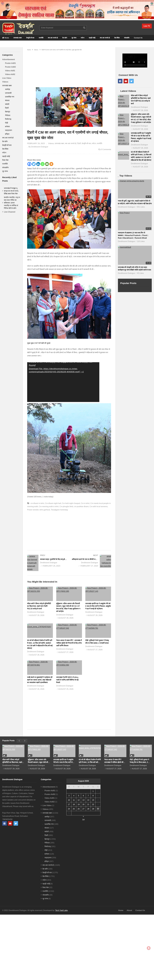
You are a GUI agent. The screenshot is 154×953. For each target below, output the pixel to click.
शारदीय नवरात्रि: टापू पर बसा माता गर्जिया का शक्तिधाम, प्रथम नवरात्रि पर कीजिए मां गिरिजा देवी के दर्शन (12, 202)
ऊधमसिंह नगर (9, 97)
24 (69, 809)
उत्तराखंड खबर (17, 38)
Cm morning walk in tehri (49, 506)
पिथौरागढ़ (8, 119)
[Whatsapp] (43, 164)
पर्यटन (82, 38)
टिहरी (7, 108)
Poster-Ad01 (10, 63)
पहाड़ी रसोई (92, 38)
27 (83, 809)
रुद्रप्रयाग (8, 130)
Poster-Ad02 (10, 67)
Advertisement (8, 59)
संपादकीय (126, 38)
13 (83, 800)
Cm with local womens (99, 506)
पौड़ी (6, 123)
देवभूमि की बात (30, 38)
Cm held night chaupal (71, 503)
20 (83, 804)
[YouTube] (126, 81)
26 (79, 809)
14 (88, 800)
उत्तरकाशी (8, 93)
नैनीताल (7, 115)
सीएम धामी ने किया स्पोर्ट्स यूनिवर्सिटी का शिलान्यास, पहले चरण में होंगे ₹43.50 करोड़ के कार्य (39, 606)
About (129, 910)
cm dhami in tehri (37, 503)
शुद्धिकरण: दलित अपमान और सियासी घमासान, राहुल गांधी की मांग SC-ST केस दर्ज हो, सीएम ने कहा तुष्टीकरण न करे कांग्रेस (38, 761)
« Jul (83, 816)
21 (88, 804)
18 (74, 804)
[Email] (47, 164)
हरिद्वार (7, 134)
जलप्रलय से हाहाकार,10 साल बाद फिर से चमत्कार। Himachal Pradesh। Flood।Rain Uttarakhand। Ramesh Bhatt (133, 235)
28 (88, 809)
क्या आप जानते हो (53, 38)
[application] (63, 382)
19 (79, 804)
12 (79, 800)
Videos (5, 82)
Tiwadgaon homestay (59, 510)
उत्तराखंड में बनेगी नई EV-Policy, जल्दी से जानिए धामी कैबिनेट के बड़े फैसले (67, 679)
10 (69, 800)
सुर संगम (74, 38)
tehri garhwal (45, 510)
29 (93, 809)
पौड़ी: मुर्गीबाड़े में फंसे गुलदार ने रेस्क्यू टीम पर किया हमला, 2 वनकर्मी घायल (139, 761)
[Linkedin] (38, 164)
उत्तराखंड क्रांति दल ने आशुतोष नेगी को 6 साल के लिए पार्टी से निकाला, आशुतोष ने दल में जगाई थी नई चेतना (98, 606)
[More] (51, 164)
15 (93, 800)
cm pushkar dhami (81, 506)
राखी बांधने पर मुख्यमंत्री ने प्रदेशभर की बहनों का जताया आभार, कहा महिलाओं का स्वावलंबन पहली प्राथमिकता (39, 679)
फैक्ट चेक (5, 160)
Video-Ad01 (10, 71)
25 (74, 809)
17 (69, 804)
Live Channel (9, 212)
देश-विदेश (117, 38)
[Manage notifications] (149, 948)
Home (6, 38)
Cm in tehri (85, 503)
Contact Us (138, 38)
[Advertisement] (69, 68)
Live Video (6, 78)
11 (74, 800)
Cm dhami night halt (53, 503)
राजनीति (41, 38)
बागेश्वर (7, 126)
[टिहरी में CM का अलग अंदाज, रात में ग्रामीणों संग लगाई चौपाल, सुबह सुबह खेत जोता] (40, 594)
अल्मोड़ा (7, 89)
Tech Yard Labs (61, 910)
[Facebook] (29, 164)
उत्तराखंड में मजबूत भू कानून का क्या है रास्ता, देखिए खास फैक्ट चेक (11, 191)
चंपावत (7, 100)
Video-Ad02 (10, 74)
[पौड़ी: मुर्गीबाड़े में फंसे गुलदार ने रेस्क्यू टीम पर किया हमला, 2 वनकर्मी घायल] (141, 751)
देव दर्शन (64, 38)
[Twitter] (34, 164)
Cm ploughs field (66, 506)
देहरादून (7, 112)
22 (93, 804)
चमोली (7, 104)
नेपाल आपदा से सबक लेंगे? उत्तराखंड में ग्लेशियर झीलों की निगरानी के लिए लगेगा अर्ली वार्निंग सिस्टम (69, 642)
